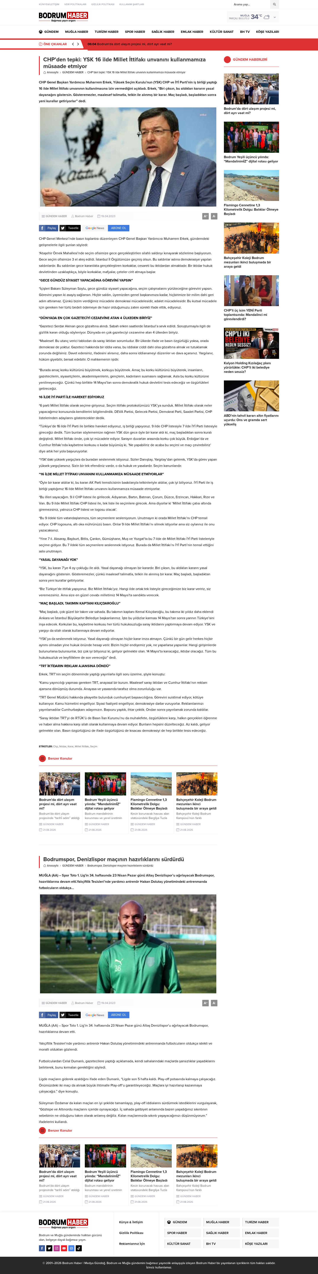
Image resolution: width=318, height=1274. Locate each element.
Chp (55, 746)
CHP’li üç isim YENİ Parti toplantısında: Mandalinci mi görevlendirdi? (245, 314)
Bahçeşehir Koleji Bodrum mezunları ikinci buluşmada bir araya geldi (196, 804)
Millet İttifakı (82, 746)
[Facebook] (42, 1248)
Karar (71, 746)
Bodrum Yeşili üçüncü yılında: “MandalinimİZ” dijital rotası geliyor (139, 44)
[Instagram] (57, 1248)
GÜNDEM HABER (73, 72)
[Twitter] (49, 1248)
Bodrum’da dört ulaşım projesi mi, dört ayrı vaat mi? (58, 804)
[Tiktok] (79, 1248)
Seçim (93, 746)
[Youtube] (64, 1248)
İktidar (62, 746)
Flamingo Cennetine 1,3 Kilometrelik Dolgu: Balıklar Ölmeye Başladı (149, 804)
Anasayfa (52, 72)
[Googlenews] (71, 1248)
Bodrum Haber (84, 216)
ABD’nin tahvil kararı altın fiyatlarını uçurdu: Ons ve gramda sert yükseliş (251, 420)
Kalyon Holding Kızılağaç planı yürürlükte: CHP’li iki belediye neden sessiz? (247, 367)
